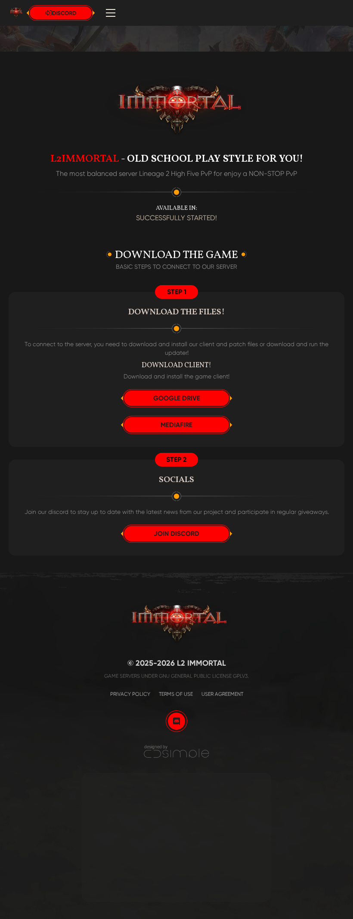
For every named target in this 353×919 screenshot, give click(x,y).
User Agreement (222, 694)
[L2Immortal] (176, 751)
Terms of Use (176, 694)
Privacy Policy (130, 694)
